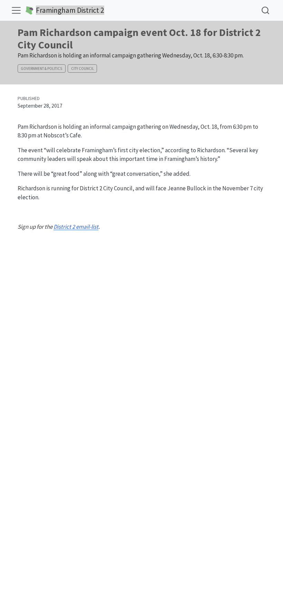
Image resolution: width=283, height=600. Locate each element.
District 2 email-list (75, 226)
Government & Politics (41, 68)
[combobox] (266, 10)
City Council (82, 68)
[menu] (16, 10)
